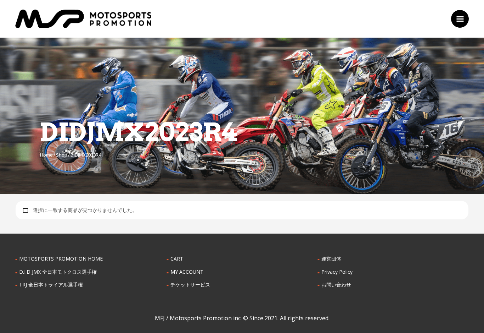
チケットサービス (190, 284)
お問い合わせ (336, 284)
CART (176, 258)
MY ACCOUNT (186, 271)
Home (46, 155)
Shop (61, 155)
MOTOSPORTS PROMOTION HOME (61, 258)
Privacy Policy (337, 271)
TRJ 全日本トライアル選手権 (51, 284)
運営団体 (331, 258)
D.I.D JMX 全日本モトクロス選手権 (58, 271)
